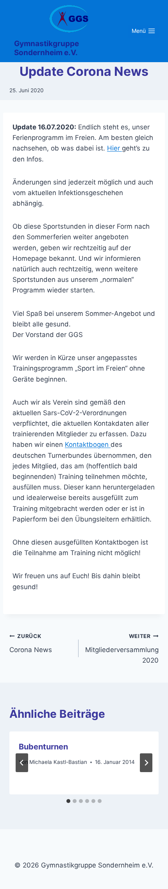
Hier (114, 148)
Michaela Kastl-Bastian (58, 762)
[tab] (68, 801)
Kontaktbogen (88, 444)
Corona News (30, 643)
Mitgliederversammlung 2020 (122, 648)
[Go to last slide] (22, 762)
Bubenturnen (43, 746)
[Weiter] (146, 762)
